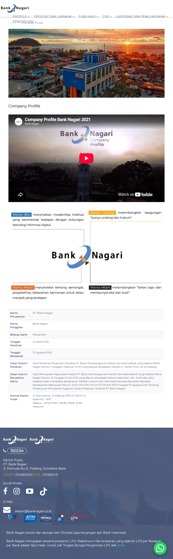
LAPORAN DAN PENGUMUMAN (141, 17)
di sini (121, 545)
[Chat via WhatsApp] (160, 548)
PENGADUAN (23, 22)
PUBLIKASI (87, 17)
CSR (106, 17)
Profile (20, 17)
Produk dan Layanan (53, 17)
